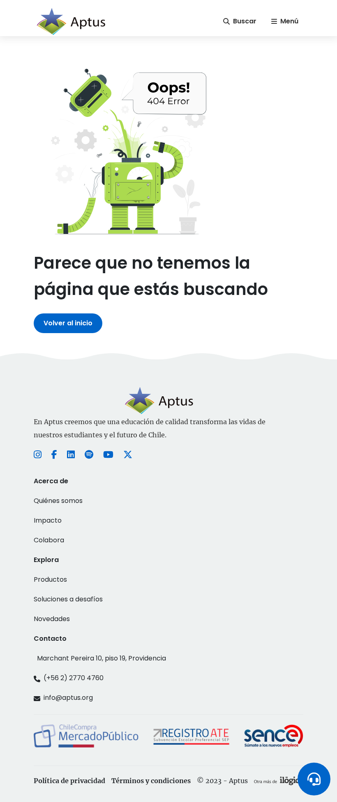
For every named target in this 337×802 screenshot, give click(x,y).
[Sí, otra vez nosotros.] (278, 781)
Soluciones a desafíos (68, 599)
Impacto (48, 520)
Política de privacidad (69, 781)
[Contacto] (314, 779)
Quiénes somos (58, 500)
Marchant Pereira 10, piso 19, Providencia (101, 658)
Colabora (49, 540)
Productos (50, 579)
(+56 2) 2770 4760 (74, 678)
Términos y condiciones (151, 781)
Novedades (52, 619)
